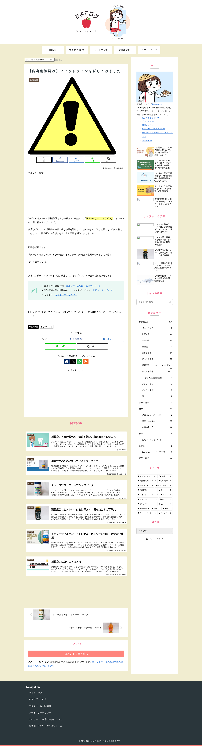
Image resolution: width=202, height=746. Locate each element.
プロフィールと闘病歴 (40, 706)
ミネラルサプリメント (66, 294)
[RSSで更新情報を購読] (85, 361)
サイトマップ (35, 692)
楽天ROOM (147, 140)
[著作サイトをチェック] (67, 361)
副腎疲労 (34, 327)
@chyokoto (157, 104)
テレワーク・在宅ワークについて (45, 719)
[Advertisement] (76, 194)
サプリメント (48, 327)
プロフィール (147, 121)
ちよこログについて (150, 118)
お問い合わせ (147, 125)
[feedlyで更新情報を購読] (79, 361)
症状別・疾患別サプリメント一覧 (45, 726)
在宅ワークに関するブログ (153, 128)
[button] (108, 160)
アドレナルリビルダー (103, 290)
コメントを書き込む (76, 653)
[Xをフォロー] (73, 361)
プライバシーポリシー (40, 713)
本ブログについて (38, 699)
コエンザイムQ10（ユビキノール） (83, 286)
